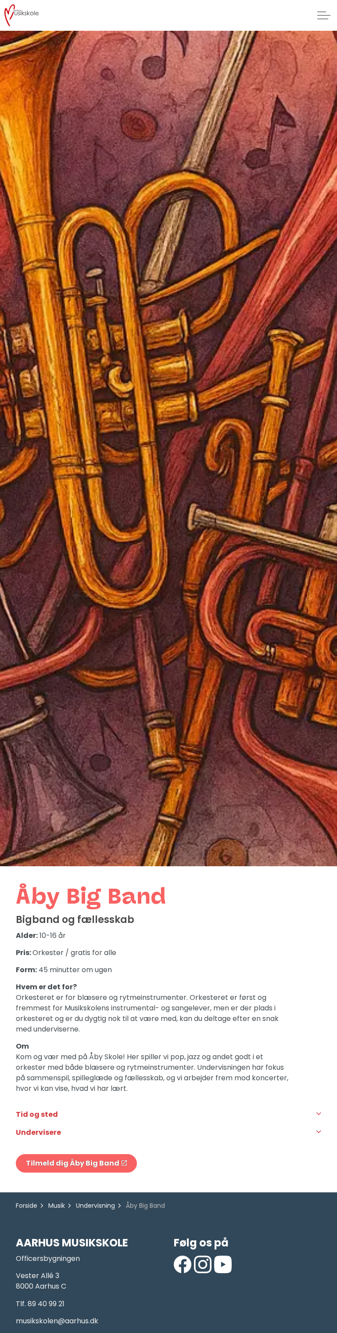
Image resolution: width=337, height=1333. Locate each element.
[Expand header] (324, 15)
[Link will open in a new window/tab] (182, 1264)
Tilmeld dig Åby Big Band (72, 1163)
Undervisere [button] (38, 1132)
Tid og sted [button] (37, 1114)
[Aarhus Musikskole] (21, 15)
